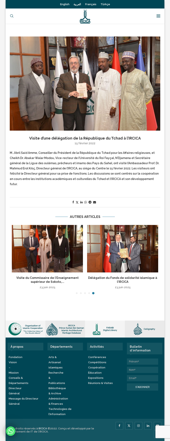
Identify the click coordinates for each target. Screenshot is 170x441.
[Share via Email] (94, 202)
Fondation (15, 357)
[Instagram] (138, 425)
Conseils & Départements (18, 380)
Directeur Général (15, 391)
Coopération (96, 367)
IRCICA (43, 428)
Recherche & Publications (57, 378)
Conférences (97, 357)
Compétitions (97, 362)
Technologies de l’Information (60, 411)
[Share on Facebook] (73, 202)
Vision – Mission (14, 367)
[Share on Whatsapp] (85, 202)
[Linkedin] (148, 425)
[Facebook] (119, 425)
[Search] (12, 16)
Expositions (95, 377)
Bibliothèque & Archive (57, 391)
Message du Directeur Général (23, 401)
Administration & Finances (58, 401)
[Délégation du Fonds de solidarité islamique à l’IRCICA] (122, 248)
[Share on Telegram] (90, 202)
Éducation (95, 372)
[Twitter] (129, 425)
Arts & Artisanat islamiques (56, 362)
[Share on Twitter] (77, 202)
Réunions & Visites (100, 383)
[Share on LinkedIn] (81, 202)
